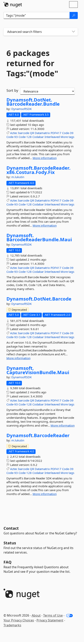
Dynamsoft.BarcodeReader (38, 435)
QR (32, 133)
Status (10, 543)
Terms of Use (53, 615)
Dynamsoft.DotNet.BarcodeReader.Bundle (33, 102)
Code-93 (12, 137)
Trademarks (12, 625)
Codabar (38, 137)
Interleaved (52, 137)
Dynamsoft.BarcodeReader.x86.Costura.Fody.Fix (38, 170)
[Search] (74, 15)
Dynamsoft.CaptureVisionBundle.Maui (37, 370)
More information (45, 158)
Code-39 (67, 133)
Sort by (12, 90)
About (36, 615)
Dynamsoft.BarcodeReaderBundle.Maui (39, 237)
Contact (11, 528)
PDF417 (56, 133)
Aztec (13, 133)
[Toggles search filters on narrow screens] (73, 32)
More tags (67, 137)
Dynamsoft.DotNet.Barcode (38, 299)
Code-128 (25, 137)
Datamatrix (42, 133)
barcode (23, 133)
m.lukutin (17, 177)
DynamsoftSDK (21, 109)
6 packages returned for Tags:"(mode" (32, 63)
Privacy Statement (50, 620)
